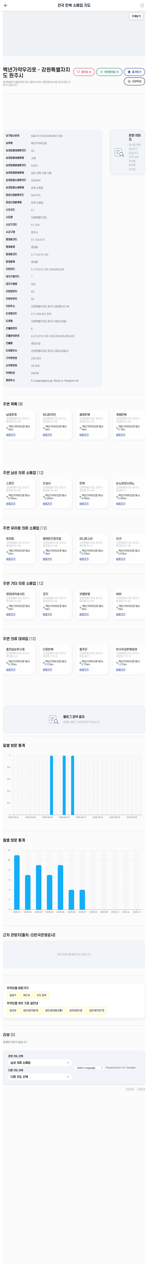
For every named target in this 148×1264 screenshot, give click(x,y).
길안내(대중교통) (54, 1010)
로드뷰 (26, 995)
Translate (131, 1067)
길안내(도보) (75, 1010)
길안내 (12, 1010)
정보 (142, 5)
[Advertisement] (74, 109)
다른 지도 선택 (15, 1070)
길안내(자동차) (30, 1010)
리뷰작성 (136, 81)
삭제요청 (141, 1089)
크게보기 (136, 16)
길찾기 (12, 995)
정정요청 (130, 1089)
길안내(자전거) (96, 1010)
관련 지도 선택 (15, 1056)
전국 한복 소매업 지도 (74, 5)
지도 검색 (41, 995)
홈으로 (6, 5)
